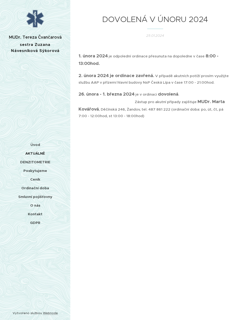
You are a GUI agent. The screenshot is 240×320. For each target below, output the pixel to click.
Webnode (50, 313)
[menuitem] (35, 144)
